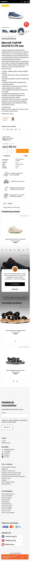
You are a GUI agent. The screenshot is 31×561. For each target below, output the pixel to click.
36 (2, 250)
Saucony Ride (5, 501)
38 (14, 250)
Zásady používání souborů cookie (11, 474)
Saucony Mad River (7, 505)
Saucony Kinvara (6, 503)
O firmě (4, 441)
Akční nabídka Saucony (8, 494)
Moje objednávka (6, 484)
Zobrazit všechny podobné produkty (15, 298)
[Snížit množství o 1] (6, 151)
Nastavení (15, 289)
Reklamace (5, 469)
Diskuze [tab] (10, 203)
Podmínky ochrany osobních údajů (11, 473)
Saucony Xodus (6, 511)
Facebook (6, 453)
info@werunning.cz (9, 449)
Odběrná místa (6, 443)
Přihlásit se (7, 427)
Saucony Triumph (6, 509)
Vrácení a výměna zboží (8, 471)
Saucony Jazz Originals (8, 512)
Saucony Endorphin (7, 496)
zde (23, 279)
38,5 (19, 250)
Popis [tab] (4, 203)
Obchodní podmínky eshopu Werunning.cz (13, 476)
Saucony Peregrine (7, 507)
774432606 (7, 451)
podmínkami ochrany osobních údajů (14, 421)
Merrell (9, 140)
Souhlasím (16, 284)
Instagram (7, 455)
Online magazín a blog (8, 482)
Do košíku (23, 151)
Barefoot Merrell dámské (19, 159)
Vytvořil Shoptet (16, 553)
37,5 (10, 250)
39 (23, 250)
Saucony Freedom (7, 497)
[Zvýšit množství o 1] (13, 151)
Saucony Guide (6, 499)
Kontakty (4, 480)
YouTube (6, 457)
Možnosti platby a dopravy (9, 467)
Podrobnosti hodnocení (9, 38)
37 (6, 250)
